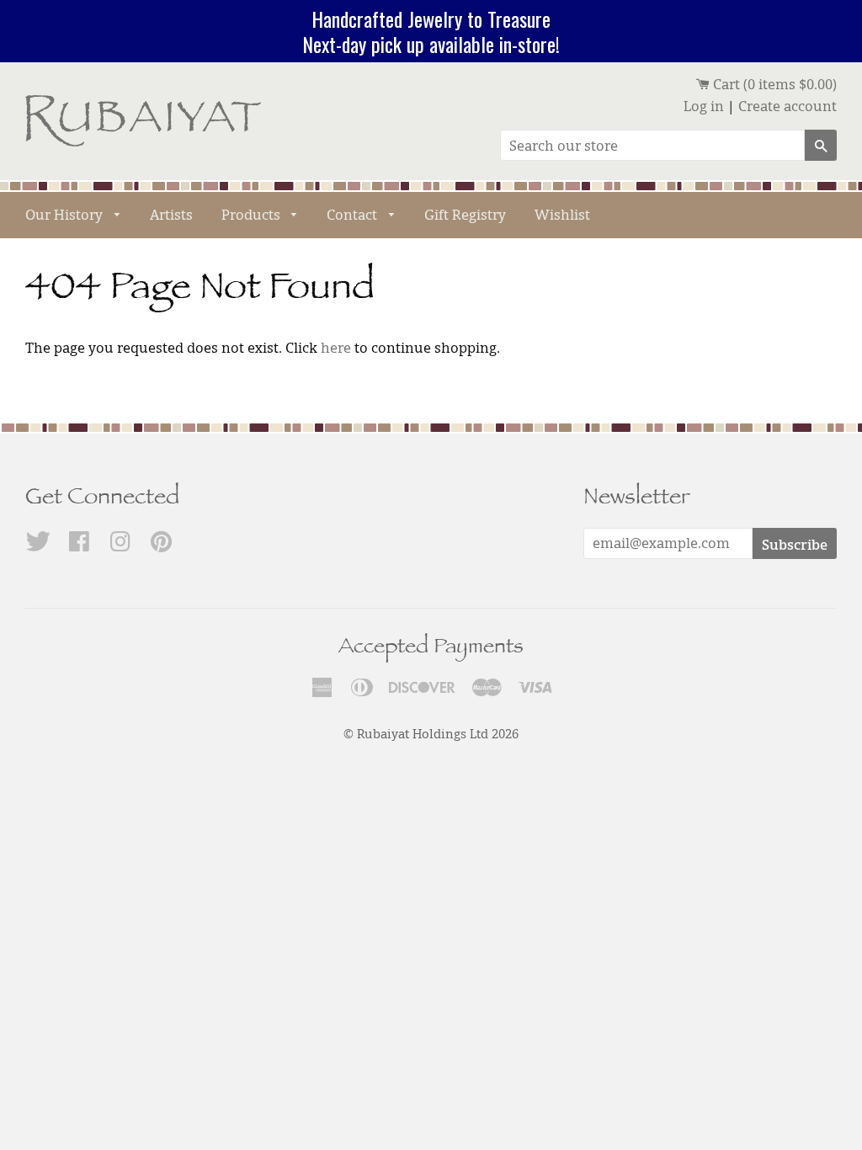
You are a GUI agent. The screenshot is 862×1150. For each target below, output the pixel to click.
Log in (704, 106)
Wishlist (562, 214)
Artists (171, 214)
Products (252, 214)
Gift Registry (465, 214)
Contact (353, 214)
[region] (431, 31)
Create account (787, 106)
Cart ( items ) (773, 84)
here (336, 347)
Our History (65, 214)
